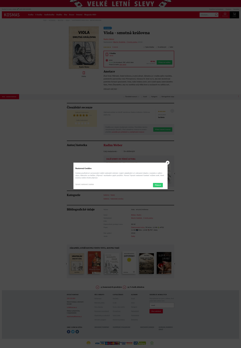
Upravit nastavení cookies (84, 184)
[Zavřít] (167, 162)
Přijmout (158, 185)
